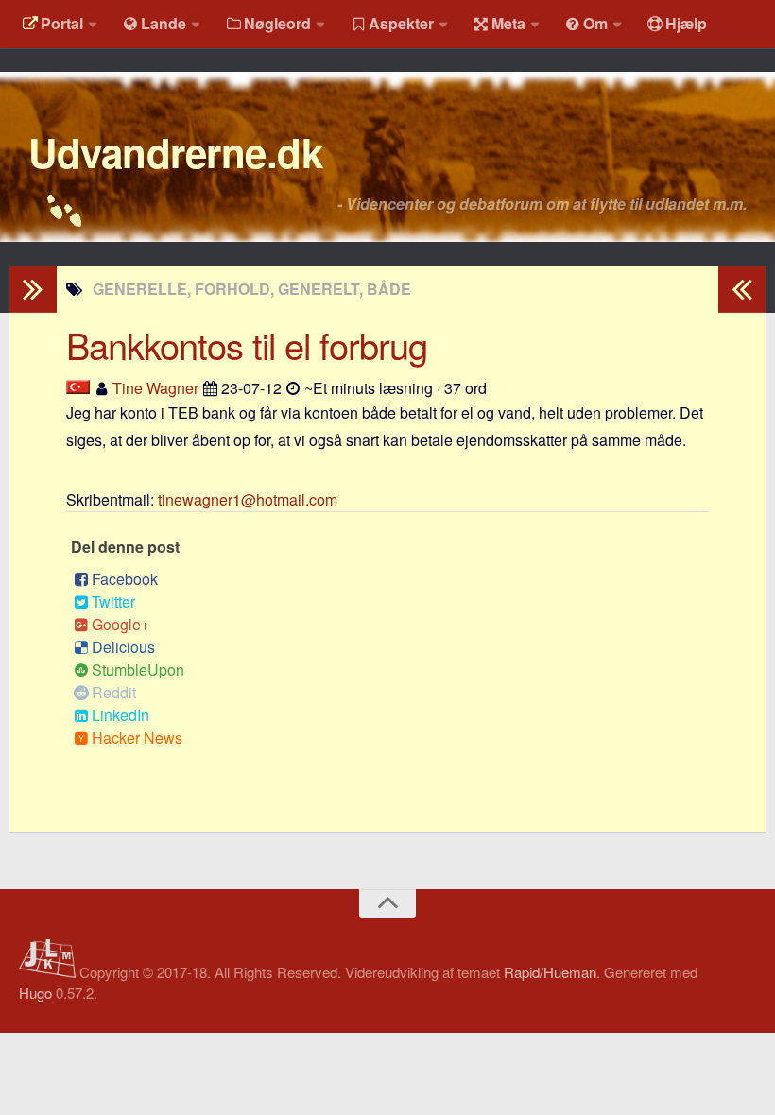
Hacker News (137, 737)
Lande (163, 23)
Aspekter (401, 23)
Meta (508, 23)
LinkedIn (120, 715)
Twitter (113, 601)
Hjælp (686, 23)
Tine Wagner (155, 388)
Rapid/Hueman (550, 972)
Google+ (120, 624)
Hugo (35, 993)
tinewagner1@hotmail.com (247, 499)
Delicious (123, 647)
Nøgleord (277, 23)
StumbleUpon (138, 669)
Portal (62, 23)
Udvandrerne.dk (175, 152)
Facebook (125, 579)
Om (595, 23)
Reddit (114, 692)
